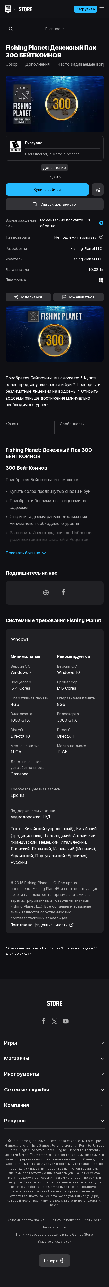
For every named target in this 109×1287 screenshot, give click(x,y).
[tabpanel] (55, 710)
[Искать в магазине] (11, 28)
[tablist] (55, 639)
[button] (55, 553)
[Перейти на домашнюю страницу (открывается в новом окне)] (45, 593)
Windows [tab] (20, 639)
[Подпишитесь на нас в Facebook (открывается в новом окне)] (63, 593)
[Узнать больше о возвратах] (101, 237)
